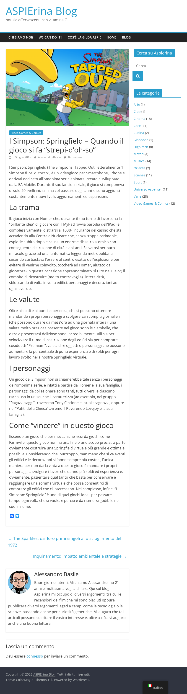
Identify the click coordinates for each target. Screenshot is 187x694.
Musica (139, 161)
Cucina (139, 133)
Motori (139, 154)
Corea (138, 126)
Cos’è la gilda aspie (84, 37)
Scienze (139, 175)
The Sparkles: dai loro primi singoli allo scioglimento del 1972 (64, 542)
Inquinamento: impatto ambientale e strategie (80, 556)
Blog (126, 37)
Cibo (137, 111)
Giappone (141, 140)
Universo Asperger (148, 189)
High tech (141, 147)
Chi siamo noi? (20, 37)
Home (112, 37)
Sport (138, 182)
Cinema (139, 118)
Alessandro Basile (50, 157)
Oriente (139, 168)
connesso (34, 656)
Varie (137, 196)
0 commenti (75, 157)
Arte (137, 104)
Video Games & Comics (26, 133)
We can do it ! (50, 37)
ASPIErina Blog (41, 11)
